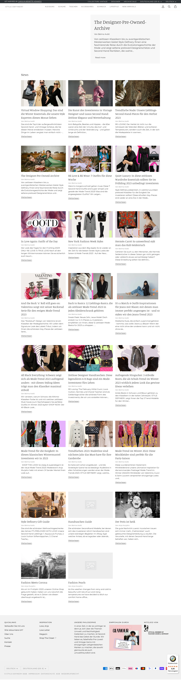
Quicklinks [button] (10, 622)
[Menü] (177, 655)
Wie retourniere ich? (13, 630)
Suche (7, 638)
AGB (58, 674)
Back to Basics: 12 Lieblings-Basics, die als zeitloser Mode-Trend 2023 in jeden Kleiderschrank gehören (90, 306)
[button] (49, 6)
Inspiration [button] (45, 622)
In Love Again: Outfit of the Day (39, 241)
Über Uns (8, 634)
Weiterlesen (26, 136)
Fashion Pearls (76, 582)
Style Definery (14, 674)
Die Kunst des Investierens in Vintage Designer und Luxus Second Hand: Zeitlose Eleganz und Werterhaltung (90, 113)
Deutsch (170, 1)
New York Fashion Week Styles (85, 241)
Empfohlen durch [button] (119, 622)
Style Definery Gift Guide (35, 521)
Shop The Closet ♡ (47, 638)
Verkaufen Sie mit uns (14, 626)
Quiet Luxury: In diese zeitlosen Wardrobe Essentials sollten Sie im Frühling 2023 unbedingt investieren (137, 179)
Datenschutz (48, 674)
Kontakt (8, 642)
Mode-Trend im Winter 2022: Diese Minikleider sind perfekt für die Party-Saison (135, 454)
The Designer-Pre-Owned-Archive (40, 175)
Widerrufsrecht (70, 674)
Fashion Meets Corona (34, 582)
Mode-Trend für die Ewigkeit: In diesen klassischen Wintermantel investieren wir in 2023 (40, 454)
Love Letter (44, 630)
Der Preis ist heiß (125, 521)
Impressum (34, 674)
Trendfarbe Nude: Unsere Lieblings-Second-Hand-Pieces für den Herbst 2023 (136, 113)
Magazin (43, 634)
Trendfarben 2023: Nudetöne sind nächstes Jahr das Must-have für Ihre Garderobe (89, 454)
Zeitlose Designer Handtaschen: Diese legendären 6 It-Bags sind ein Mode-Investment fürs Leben (90, 378)
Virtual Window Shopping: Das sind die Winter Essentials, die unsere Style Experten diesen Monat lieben (43, 113)
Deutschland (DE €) (150, 1)
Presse (7, 646)
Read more (100, 57)
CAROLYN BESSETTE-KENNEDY (30, 1)
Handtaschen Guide (80, 521)
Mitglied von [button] (151, 622)
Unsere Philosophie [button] (85, 622)
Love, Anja (44, 626)
